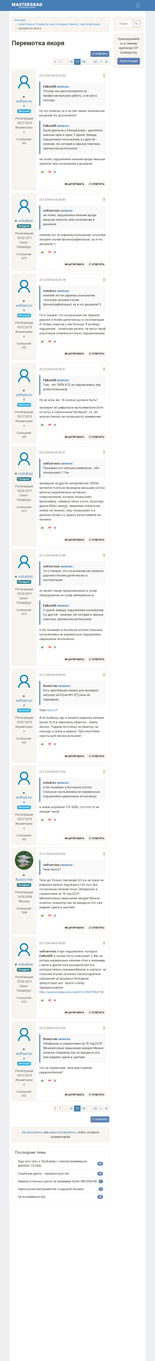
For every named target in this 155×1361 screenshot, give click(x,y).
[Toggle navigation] (138, 5)
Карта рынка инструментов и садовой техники (51, 1189)
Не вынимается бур (32, 1197)
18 (83, 61)
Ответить (101, 53)
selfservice (24, 103)
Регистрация (128, 61)
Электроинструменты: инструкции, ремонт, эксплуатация (59, 24)
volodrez (25, 220)
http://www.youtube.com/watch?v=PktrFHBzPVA (71, 992)
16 (71, 61)
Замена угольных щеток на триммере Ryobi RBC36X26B (57, 1181)
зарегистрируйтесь (62, 1132)
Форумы (20, 20)
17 (77, 61)
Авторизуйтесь (32, 1132)
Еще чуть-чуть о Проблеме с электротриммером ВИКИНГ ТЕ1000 (52, 1164)
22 (95, 61)
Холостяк (24, 879)
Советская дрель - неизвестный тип (43, 1173)
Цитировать (75, 184)
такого (51, 710)
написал (63, 86)
